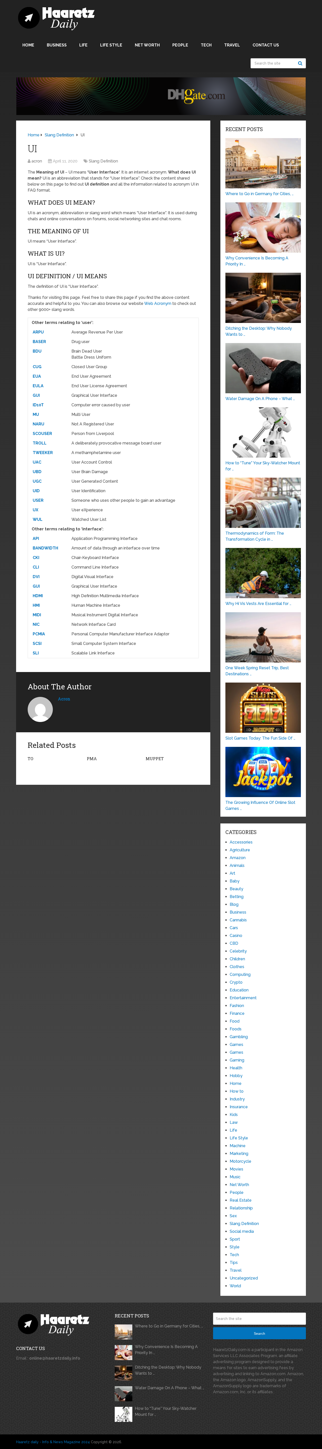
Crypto (236, 982)
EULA (38, 385)
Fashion (237, 1005)
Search (301, 63)
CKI (36, 557)
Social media (242, 1231)
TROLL (40, 443)
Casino (236, 935)
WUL (38, 519)
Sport (235, 1239)
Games (236, 1044)
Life (83, 45)
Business (57, 45)
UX (35, 510)
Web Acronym (157, 303)
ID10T (38, 405)
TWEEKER (43, 452)
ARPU (38, 332)
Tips (234, 1262)
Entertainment (243, 997)
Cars (234, 927)
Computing (240, 974)
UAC (37, 462)
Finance (237, 1013)
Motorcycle (240, 1161)
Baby (234, 881)
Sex (233, 1215)
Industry (237, 1099)
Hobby (236, 1075)
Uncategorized (244, 1278)
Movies (236, 1169)
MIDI (37, 614)
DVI (36, 576)
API (36, 538)
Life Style (111, 45)
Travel (232, 45)
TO (30, 758)
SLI (36, 653)
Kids (234, 1114)
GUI (36, 395)
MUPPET (155, 758)
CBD (234, 943)
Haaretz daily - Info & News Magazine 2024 (53, 1442)
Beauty (236, 888)
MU (36, 414)
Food (234, 1021)
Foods (236, 1029)
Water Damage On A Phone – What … (169, 1387)
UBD (37, 471)
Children (237, 959)
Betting (237, 896)
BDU (37, 351)
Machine (238, 1145)
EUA (37, 376)
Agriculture (240, 850)
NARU (38, 424)
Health (236, 1068)
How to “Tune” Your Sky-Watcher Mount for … (165, 1411)
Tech (206, 45)
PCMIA (39, 634)
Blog (234, 904)
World (235, 1286)
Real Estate (241, 1200)
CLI (36, 567)
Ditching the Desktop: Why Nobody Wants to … (168, 1370)
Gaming (237, 1060)
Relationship (241, 1208)
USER (38, 500)
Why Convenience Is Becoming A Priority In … (166, 1349)
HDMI (38, 595)
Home (28, 45)
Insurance (239, 1106)
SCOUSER (42, 433)
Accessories (241, 842)
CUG (37, 366)
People (180, 45)
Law (234, 1122)
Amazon (238, 857)
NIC (36, 624)
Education (239, 990)
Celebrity (238, 951)
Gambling (239, 1036)
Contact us (266, 45)
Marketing (239, 1153)
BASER (39, 341)
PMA (92, 758)
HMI (36, 605)
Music (235, 1177)
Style (234, 1247)
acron (36, 161)
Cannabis (238, 920)
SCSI (37, 643)
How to (237, 1091)
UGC (37, 481)
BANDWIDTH (45, 548)
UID (36, 490)
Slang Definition (103, 161)
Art (232, 873)
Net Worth (147, 45)
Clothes (237, 966)
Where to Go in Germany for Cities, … (169, 1326)
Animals (237, 865)
